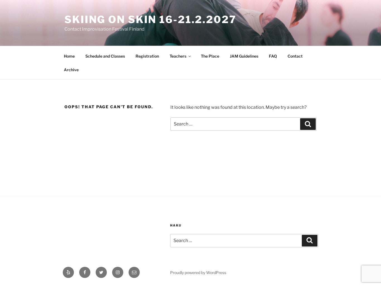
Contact (295, 56)
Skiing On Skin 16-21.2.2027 (150, 19)
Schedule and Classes (105, 56)
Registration (147, 56)
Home (69, 56)
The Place (210, 56)
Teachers (178, 56)
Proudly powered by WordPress (198, 272)
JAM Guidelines (244, 56)
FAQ (273, 56)
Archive (71, 69)
